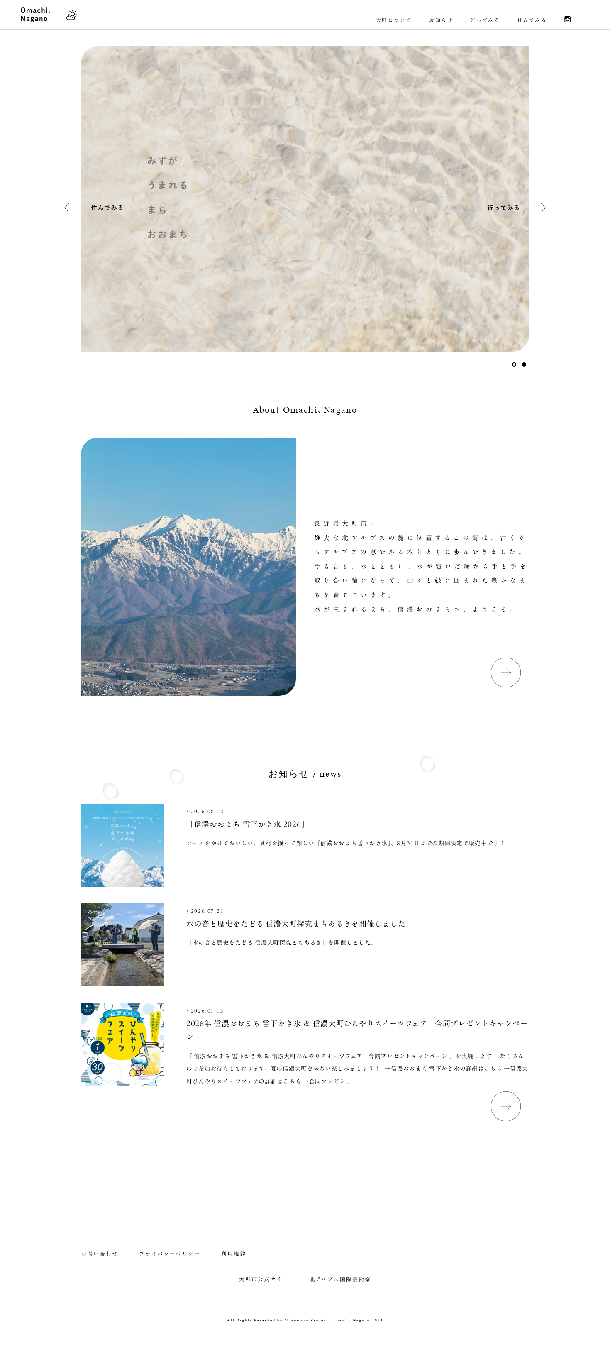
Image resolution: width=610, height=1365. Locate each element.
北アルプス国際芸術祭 (340, 1279)
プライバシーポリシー (170, 1254)
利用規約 (233, 1254)
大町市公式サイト (264, 1279)
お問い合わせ (99, 1254)
